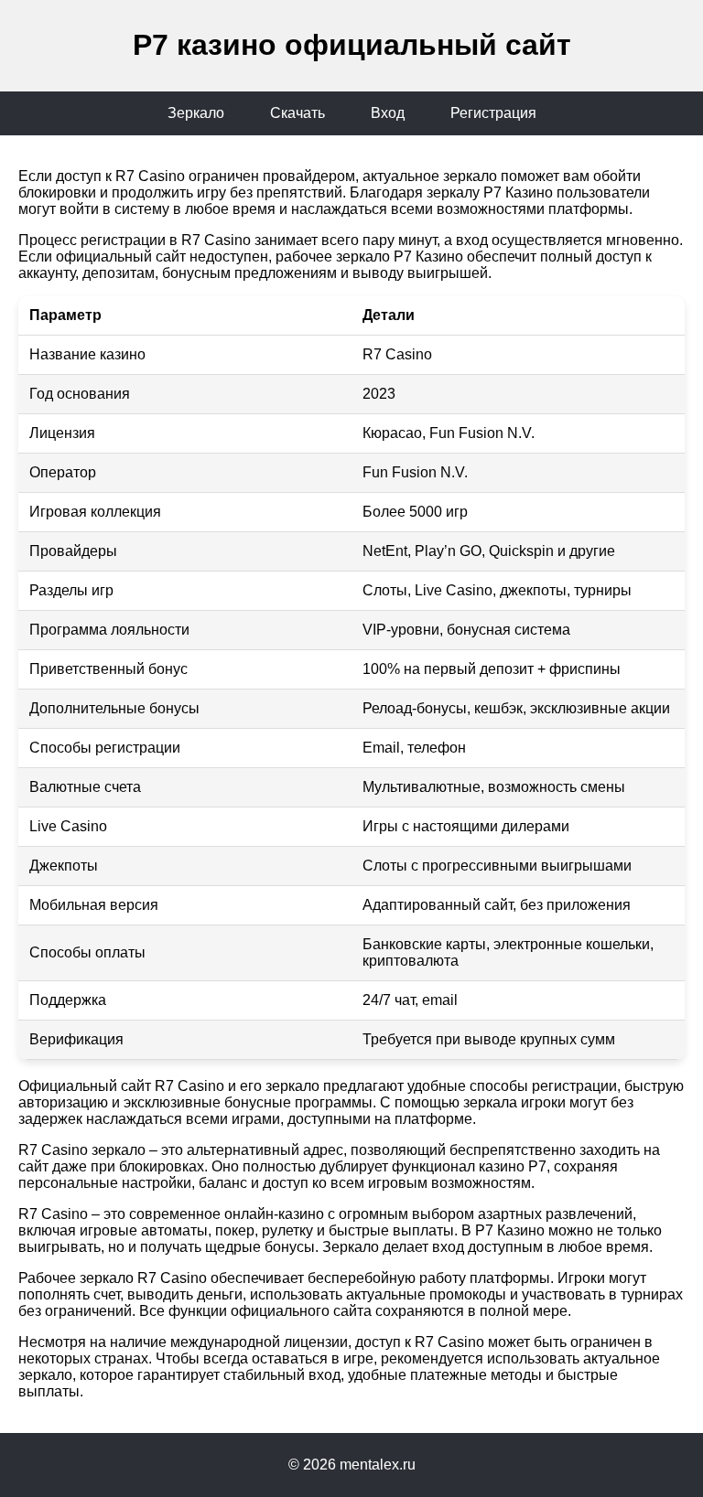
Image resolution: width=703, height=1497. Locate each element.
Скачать (297, 113)
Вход (388, 113)
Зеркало (196, 113)
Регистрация (493, 113)
